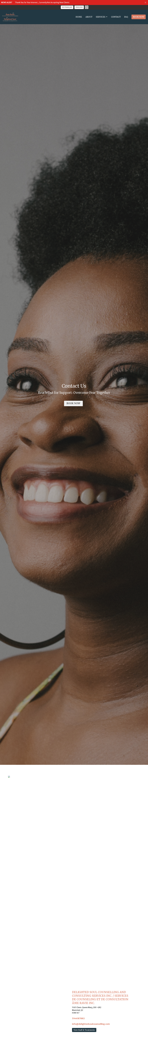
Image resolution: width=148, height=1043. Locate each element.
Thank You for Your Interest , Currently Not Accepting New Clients (42, 2)
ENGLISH (79, 7)
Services (100, 17)
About (88, 17)
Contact (116, 17)
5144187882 (78, 1018)
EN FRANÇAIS (67, 7)
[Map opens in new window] (9, 776)
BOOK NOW (73, 403)
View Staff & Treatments (84, 1030)
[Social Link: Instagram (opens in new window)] (86, 7)
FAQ (126, 17)
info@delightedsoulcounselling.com (91, 1024)
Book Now (138, 17)
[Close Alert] (145, 2)
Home (79, 17)
